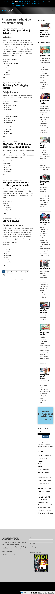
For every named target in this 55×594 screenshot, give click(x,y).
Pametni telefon (42, 488)
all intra (8, 131)
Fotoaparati (14, 101)
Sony (7, 66)
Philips (49, 488)
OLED (7, 258)
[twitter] (5, 1)
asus (39, 458)
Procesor (47, 491)
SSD (51, 505)
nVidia (49, 480)
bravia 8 (8, 260)
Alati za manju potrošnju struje (45, 54)
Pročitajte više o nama (8, 554)
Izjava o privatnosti (35, 550)
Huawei (40, 472)
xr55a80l (8, 255)
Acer (39, 455)
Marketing (33, 547)
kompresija (9, 133)
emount (8, 125)
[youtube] (7, 1)
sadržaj (40, 499)
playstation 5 (9, 169)
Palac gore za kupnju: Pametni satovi (45, 182)
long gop (8, 129)
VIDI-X (18, 3)
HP (48, 469)
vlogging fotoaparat (11, 116)
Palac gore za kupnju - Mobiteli (44, 376)
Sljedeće (5, 275)
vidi (50, 510)
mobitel (40, 480)
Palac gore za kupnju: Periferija (44, 145)
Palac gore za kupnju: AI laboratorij (44, 310)
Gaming (41, 461)
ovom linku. (49, 446)
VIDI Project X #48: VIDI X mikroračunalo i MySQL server (45, 33)
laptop (40, 475)
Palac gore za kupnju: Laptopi (45, 221)
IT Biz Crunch (26, 3)
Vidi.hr (21, 1)
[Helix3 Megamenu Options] (52, 10)
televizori (8, 74)
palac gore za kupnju (12, 63)
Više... (4, 77)
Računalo (40, 494)
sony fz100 (9, 127)
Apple (50, 455)
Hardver (13, 201)
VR (46, 513)
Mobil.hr (27, 1)
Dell (42, 458)
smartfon (45, 502)
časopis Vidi (41, 516)
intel (43, 472)
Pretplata (32, 544)
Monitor (45, 480)
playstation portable (12, 210)
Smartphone (42, 505)
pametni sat (41, 486)
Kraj (11, 275)
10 (27, 272)
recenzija (44, 496)
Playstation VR (10, 172)
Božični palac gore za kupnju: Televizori (17, 32)
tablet (39, 507)
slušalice (40, 502)
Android (47, 455)
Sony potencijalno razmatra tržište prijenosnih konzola (16, 184)
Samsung (8, 70)
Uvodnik (46, 510)
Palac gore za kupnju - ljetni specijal (44, 332)
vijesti (43, 513)
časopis (50, 513)
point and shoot (10, 120)
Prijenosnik (41, 491)
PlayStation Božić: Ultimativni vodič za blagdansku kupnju (17, 145)
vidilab (40, 513)
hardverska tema (11, 105)
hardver (8, 107)
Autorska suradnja (35, 553)
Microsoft (45, 477)
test (7, 247)
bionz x (8, 118)
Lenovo (44, 475)
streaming (9, 122)
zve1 (7, 114)
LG (6, 68)
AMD (42, 456)
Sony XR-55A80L (11, 220)
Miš (50, 477)
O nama (32, 538)
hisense (8, 72)
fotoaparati (9, 110)
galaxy (45, 458)
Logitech (40, 477)
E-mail (39, 431)
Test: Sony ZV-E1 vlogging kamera (15, 86)
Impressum (33, 541)
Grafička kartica (42, 464)
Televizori (14, 59)
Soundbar (8, 262)
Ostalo (13, 161)
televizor (43, 507)
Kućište (47, 472)
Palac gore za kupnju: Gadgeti (45, 267)
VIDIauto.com (36, 1)
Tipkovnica (41, 510)
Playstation (9, 165)
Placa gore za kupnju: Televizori (44, 102)
